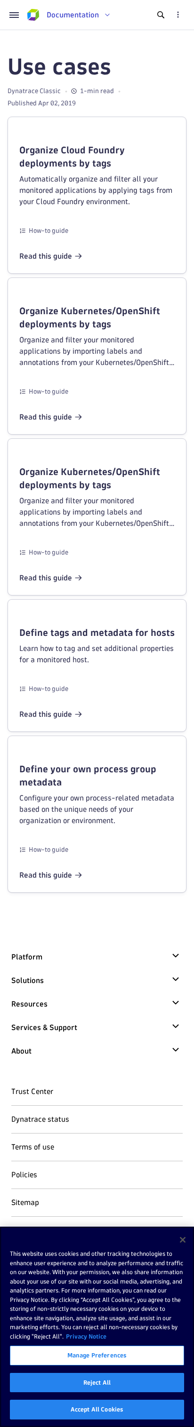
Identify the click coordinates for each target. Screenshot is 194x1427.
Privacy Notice (86, 1336)
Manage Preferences (97, 1355)
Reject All (97, 1382)
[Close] (182, 1239)
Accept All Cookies (97, 1409)
